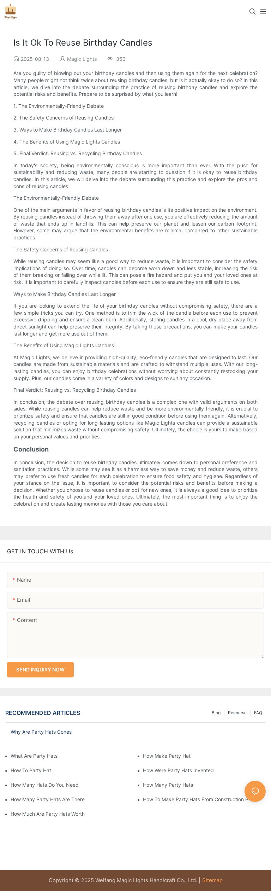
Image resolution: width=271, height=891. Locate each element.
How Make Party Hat (167, 756)
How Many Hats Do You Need (45, 785)
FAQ (258, 712)
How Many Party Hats (168, 785)
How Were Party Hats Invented (178, 770)
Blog (216, 712)
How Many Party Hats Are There (48, 799)
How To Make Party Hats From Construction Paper (201, 799)
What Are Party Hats (34, 756)
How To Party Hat (31, 770)
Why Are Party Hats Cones (41, 732)
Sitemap (212, 880)
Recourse (237, 712)
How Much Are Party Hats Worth (48, 814)
